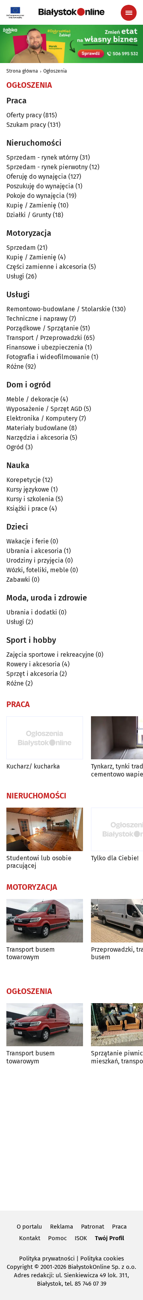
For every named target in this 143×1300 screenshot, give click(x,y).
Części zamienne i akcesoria (46, 267)
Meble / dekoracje (32, 399)
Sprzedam (21, 247)
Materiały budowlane (37, 428)
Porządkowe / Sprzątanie (42, 328)
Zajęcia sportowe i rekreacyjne (50, 654)
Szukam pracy (26, 124)
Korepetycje (23, 480)
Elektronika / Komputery (41, 418)
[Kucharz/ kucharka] (44, 738)
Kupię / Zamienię (31, 205)
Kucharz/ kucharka (33, 766)
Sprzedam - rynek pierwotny (47, 167)
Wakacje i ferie (27, 541)
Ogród (15, 447)
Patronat (92, 1226)
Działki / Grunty (28, 215)
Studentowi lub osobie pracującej (39, 861)
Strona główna (22, 71)
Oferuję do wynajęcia (36, 176)
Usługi (15, 276)
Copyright (20, 1266)
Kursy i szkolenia (30, 499)
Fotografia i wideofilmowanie (48, 357)
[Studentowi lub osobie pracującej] (44, 829)
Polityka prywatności (47, 1258)
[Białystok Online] (71, 12)
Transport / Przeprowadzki (44, 338)
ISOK (81, 1238)
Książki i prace (27, 508)
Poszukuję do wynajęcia (40, 186)
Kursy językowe (27, 489)
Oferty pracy (24, 115)
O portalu (29, 1226)
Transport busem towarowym (30, 953)
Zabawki (18, 579)
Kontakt (29, 1238)
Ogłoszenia (55, 71)
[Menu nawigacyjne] (129, 13)
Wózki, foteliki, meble (37, 570)
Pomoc (57, 1238)
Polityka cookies (102, 1258)
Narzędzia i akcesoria (37, 437)
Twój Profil (109, 1238)
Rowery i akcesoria (33, 664)
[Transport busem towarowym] (44, 920)
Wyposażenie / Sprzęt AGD (44, 409)
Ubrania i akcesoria (34, 551)
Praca (119, 1226)
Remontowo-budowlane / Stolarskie (58, 309)
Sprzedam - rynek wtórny (42, 157)
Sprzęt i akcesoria (32, 674)
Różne (15, 366)
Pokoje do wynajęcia (35, 196)
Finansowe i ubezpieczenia (44, 347)
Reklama (61, 1226)
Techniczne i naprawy (37, 318)
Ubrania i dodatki (31, 612)
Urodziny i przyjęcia (35, 560)
